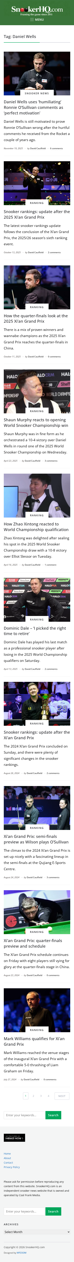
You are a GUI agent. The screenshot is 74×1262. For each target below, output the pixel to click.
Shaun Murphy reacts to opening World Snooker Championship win (36, 422)
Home (7, 1153)
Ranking (37, 203)
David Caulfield (38, 148)
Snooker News (37, 93)
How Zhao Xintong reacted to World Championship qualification (36, 526)
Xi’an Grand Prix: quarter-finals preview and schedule (33, 943)
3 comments (51, 460)
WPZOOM (21, 1252)
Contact (8, 1162)
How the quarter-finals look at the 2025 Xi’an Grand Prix (36, 318)
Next (62, 1096)
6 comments (56, 148)
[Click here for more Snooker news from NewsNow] (14, 1138)
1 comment (50, 564)
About (7, 1158)
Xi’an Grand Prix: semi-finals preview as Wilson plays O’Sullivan (36, 839)
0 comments (54, 356)
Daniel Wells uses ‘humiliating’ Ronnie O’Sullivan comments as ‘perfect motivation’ (33, 107)
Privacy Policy (12, 1167)
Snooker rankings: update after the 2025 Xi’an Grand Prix (37, 214)
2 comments (54, 252)
